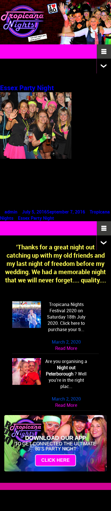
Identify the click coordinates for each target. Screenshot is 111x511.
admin (11, 212)
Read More (66, 348)
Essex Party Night (27, 87)
